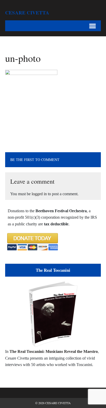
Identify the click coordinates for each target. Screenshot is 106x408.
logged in (39, 194)
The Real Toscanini (53, 270)
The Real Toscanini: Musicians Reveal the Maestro (54, 351)
